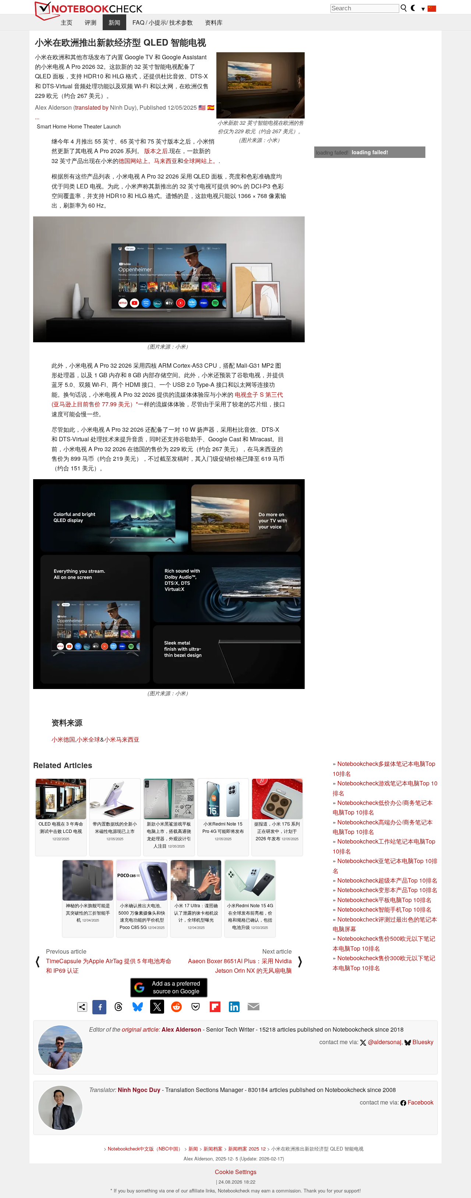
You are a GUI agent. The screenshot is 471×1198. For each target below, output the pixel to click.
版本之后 (156, 150)
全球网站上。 (201, 160)
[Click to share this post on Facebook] (99, 1007)
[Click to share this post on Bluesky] (138, 1007)
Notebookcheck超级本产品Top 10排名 (387, 880)
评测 (90, 22)
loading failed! (332, 152)
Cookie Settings (235, 1171)
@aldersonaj (383, 1042)
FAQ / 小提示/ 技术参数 (162, 22)
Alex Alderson (181, 1029)
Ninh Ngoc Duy (139, 1089)
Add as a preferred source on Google (176, 987)
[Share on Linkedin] (234, 1007)
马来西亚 (165, 160)
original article (140, 1029)
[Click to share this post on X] (157, 1007)
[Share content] (82, 1007)
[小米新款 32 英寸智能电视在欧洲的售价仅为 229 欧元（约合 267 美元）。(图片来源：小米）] (260, 85)
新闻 (114, 22)
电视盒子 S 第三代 (259, 394)
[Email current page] (254, 1007)
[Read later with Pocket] (196, 1007)
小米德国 (63, 739)
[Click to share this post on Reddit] (176, 1007)
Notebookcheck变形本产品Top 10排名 (387, 890)
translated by (92, 107)
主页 (66, 22)
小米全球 (88, 739)
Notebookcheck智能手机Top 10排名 (384, 909)
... (37, 117)
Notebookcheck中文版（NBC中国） (145, 1148)
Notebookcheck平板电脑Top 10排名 (384, 899)
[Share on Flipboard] (215, 1007)
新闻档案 (213, 1148)
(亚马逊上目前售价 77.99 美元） (94, 404)
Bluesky (422, 1042)
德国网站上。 (136, 160)
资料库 (214, 22)
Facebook (419, 1102)
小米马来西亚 (121, 739)
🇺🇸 (202, 107)
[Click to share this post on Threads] (118, 1007)
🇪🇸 (211, 107)
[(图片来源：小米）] (169, 279)
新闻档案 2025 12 (247, 1148)
